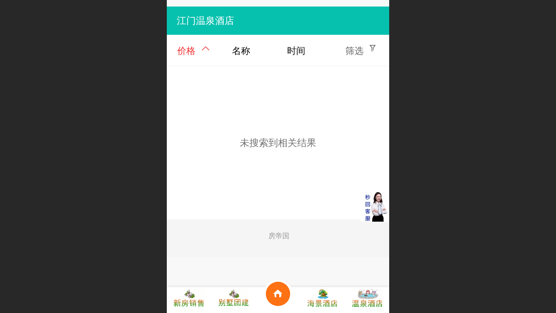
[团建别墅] (233, 300)
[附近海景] (322, 300)
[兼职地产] (189, 300)
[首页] (278, 300)
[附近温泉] (367, 300)
